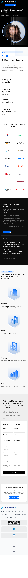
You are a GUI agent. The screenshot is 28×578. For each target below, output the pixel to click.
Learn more (6, 232)
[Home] (8, 2)
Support (2, 5)
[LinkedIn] (14, 546)
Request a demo (10, 5)
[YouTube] (14, 551)
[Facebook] (14, 549)
